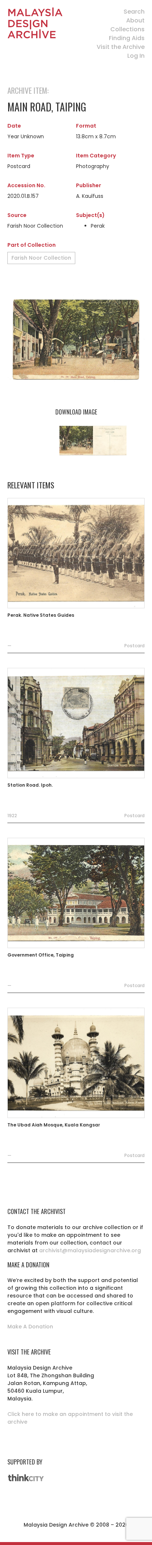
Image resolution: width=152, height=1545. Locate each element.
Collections (127, 29)
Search (134, 11)
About (135, 20)
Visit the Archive (121, 47)
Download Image (76, 411)
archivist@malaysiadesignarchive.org (90, 1250)
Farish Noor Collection (41, 257)
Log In (136, 55)
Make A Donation (30, 1326)
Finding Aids (127, 38)
